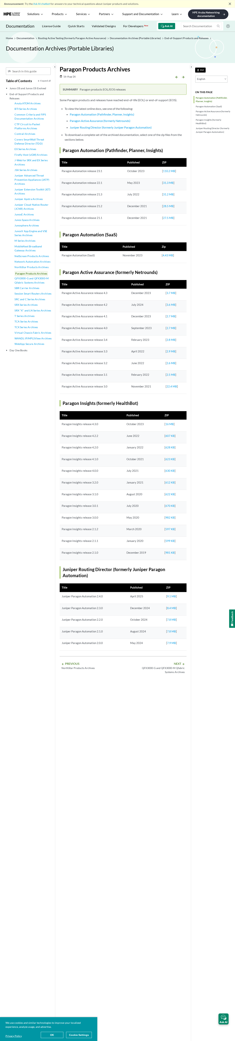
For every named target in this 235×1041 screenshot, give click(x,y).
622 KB (170, 494)
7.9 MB (171, 643)
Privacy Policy (14, 1036)
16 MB (169, 424)
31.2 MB (168, 194)
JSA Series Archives (26, 170)
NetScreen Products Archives (32, 256)
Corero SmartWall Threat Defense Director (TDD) (29, 141)
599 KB (170, 540)
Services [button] (81, 14)
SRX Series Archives (26, 304)
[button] (223, 1018)
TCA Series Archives (26, 321)
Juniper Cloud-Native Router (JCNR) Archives (31, 206)
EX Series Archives (25, 149)
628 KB (170, 447)
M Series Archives (25, 240)
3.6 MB (171, 304)
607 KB (170, 435)
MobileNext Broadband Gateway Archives (28, 248)
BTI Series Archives (26, 108)
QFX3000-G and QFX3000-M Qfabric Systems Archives (32, 280)
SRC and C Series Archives (30, 299)
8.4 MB (171, 608)
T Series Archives (25, 315)
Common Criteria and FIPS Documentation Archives (30, 116)
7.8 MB (171, 619)
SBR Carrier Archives (27, 288)
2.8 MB (171, 339)
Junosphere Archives (27, 225)
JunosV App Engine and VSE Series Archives (31, 233)
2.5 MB (171, 374)
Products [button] (58, 14)
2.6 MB (171, 363)
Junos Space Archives (27, 219)
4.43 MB (168, 255)
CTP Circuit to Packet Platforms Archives (27, 126)
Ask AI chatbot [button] (41, 3)
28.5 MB (168, 206)
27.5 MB (168, 217)
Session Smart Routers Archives (33, 293)
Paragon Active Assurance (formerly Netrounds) (213, 113)
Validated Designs (104, 26)
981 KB (170, 552)
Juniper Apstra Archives (29, 199)
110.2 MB (169, 171)
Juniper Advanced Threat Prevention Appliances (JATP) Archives (32, 179)
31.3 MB (168, 182)
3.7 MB (171, 293)
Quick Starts (76, 26)
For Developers (135, 26)
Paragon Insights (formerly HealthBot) (208, 121)
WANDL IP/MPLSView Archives (33, 338)
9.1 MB (171, 596)
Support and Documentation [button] (140, 14)
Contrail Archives (25, 133)
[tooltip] (200, 70)
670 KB (170, 505)
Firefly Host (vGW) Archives (31, 154)
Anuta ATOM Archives (28, 103)
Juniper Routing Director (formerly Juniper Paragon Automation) (212, 130)
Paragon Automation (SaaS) (209, 106)
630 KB (170, 470)
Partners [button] (104, 14)
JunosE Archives (24, 214)
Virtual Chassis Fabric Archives (33, 332)
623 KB (170, 459)
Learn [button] (175, 14)
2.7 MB (171, 316)
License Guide (51, 26)
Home (9, 38)
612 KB (170, 482)
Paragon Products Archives (31, 273)
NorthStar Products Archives (31, 267)
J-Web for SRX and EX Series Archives (31, 162)
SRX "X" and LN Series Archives (33, 310)
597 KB (170, 529)
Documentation (20, 26)
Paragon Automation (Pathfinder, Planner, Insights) (211, 99)
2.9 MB (171, 351)
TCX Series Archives (26, 327)
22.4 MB (172, 386)
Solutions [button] (33, 14)
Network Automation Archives (32, 261)
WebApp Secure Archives (29, 343)
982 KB (170, 517)
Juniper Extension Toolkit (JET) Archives (32, 191)
